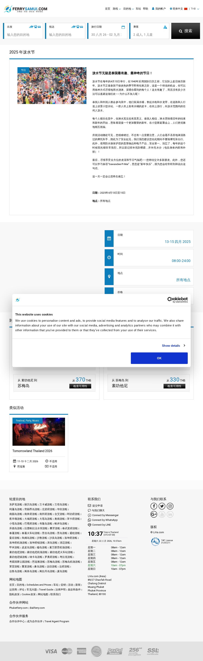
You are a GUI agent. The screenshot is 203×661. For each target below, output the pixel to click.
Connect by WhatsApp (105, 519)
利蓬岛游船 (15, 509)
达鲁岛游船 (15, 571)
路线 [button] (115, 8)
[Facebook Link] (153, 506)
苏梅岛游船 (53, 561)
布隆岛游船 (45, 523)
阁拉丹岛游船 (47, 571)
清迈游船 (65, 542)
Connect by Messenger (105, 515)
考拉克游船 (66, 556)
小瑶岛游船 (15, 523)
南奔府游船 (30, 513)
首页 (107, 8)
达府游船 (64, 566)
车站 (138, 8)
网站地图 (43, 594)
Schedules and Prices (39, 584)
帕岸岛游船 (61, 523)
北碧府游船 (48, 509)
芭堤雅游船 (38, 561)
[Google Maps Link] (153, 514)
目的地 (20, 584)
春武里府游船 (70, 528)
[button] (184, 8)
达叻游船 (52, 566)
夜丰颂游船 (15, 518)
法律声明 (60, 589)
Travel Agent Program (57, 621)
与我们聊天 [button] (98, 510)
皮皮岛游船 (28, 547)
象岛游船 (39, 566)
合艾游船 (60, 513)
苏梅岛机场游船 (71, 561)
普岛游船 (62, 533)
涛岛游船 (52, 542)
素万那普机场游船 (59, 547)
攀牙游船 (55, 528)
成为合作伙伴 (34, 621)
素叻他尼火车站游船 (61, 552)
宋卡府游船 (73, 518)
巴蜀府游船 (30, 523)
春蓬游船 (14, 533)
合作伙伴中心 (17, 621)
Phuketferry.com (18, 607)
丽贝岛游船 (30, 504)
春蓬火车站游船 (31, 533)
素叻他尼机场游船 (37, 552)
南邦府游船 (45, 513)
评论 (21, 589)
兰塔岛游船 (61, 504)
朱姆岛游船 (28, 537)
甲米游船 (14, 547)
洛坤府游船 (70, 537)
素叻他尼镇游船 (18, 556)
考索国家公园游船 (19, 561)
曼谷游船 (14, 537)
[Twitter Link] (162, 506)
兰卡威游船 (45, 504)
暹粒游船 (75, 533)
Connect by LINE (101, 524)
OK (159, 358)
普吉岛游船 (48, 533)
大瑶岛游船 (45, 518)
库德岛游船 (15, 528)
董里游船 (27, 566)
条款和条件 (74, 589)
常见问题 (32, 589)
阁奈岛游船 (30, 571)
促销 (63, 584)
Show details (171, 345)
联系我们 (55, 594)
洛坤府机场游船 (18, 542)
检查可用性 (80, 386)
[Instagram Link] (170, 506)
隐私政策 (14, 594)
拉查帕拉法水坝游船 (36, 528)
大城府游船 (30, 518)
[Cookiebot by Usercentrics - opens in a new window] (170, 300)
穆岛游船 (42, 547)
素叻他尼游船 (17, 552)
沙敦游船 (42, 537)
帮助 (145, 8)
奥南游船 (60, 518)
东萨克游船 (15, 504)
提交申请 (97, 505)
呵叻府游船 (73, 513)
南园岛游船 (15, 513)
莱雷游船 (14, 566)
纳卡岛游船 (36, 556)
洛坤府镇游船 (37, 542)
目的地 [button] (127, 8)
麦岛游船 (62, 571)
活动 (70, 584)
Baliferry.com (37, 607)
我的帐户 (160, 8)
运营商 (13, 589)
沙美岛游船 (55, 537)
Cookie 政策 (29, 594)
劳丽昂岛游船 (32, 509)
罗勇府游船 (51, 556)
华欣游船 (62, 509)
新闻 (77, 584)
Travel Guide (46, 589)
